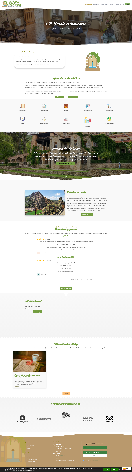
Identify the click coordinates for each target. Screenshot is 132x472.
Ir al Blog (66, 393)
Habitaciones (95, 4)
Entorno (115, 4)
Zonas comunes (101, 4)
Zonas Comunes (30, 445)
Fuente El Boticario (88, 4)
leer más (17, 386)
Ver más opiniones (66, 288)
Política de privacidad (31, 459)
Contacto (127, 4)
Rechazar (115, 469)
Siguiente (91, 279)
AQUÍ (34, 470)
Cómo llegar (38, 312)
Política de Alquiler (30, 456)
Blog (118, 4)
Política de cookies (30, 461)
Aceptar (106, 469)
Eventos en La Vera (87, 214)
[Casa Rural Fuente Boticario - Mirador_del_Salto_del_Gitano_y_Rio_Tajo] (45, 215)
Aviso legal (28, 458)
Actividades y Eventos (109, 4)
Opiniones (121, 4)
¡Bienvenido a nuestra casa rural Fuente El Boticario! (27, 376)
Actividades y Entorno (31, 447)
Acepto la (91, 460)
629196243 (62, 455)
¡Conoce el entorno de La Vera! (65, 163)
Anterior (72, 279)
